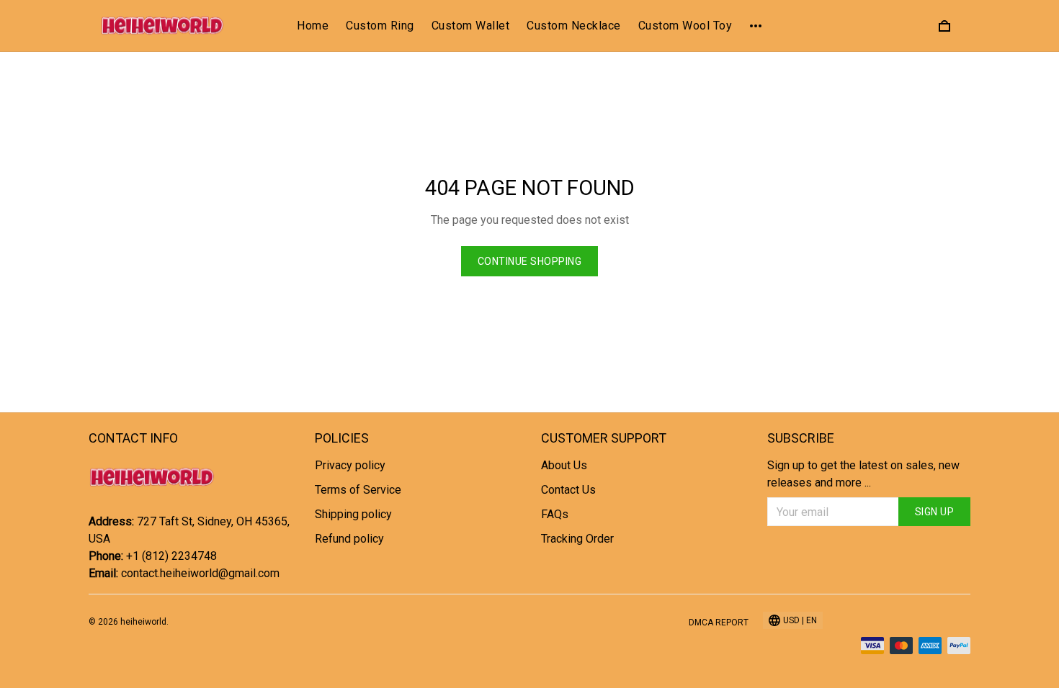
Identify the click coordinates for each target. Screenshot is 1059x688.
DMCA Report (719, 622)
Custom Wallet (471, 25)
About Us (564, 465)
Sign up (935, 511)
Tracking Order (577, 539)
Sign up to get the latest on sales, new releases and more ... (863, 473)
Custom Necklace (574, 25)
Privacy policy (350, 465)
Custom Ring (380, 25)
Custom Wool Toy (685, 25)
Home (313, 25)
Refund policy (349, 539)
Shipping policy (353, 514)
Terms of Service (358, 490)
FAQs (554, 514)
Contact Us (568, 490)
